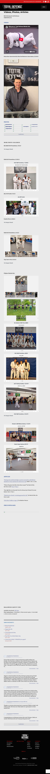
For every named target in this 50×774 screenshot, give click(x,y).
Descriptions (9, 743)
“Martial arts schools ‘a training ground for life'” (16, 495)
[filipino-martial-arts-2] (20, 294)
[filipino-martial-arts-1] (10, 294)
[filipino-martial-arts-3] (30, 294)
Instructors (20, 741)
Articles (28, 746)
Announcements (10, 746)
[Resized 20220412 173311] (20, 254)
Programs (10, 741)
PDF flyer (16, 610)
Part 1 (13, 486)
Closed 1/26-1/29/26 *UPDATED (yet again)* (15, 639)
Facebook (37, 744)
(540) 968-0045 (31, 765)
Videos (28, 743)
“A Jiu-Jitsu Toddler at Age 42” (11, 500)
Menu (44, 7)
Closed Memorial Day (10, 632)
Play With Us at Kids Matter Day (13, 636)
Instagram (37, 746)
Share (37, 668)
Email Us (37, 743)
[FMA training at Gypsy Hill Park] (21, 318)
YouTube (37, 748)
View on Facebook (32, 668)
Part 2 (16, 486)
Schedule (8, 744)
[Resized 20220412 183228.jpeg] (30, 254)
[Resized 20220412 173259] (10, 254)
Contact (37, 741)
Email (36, 765)
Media (28, 741)
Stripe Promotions (9, 625)
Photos (28, 744)
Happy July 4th (8, 629)
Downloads (29, 748)
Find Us (23, 751)
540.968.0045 (38, 1)
